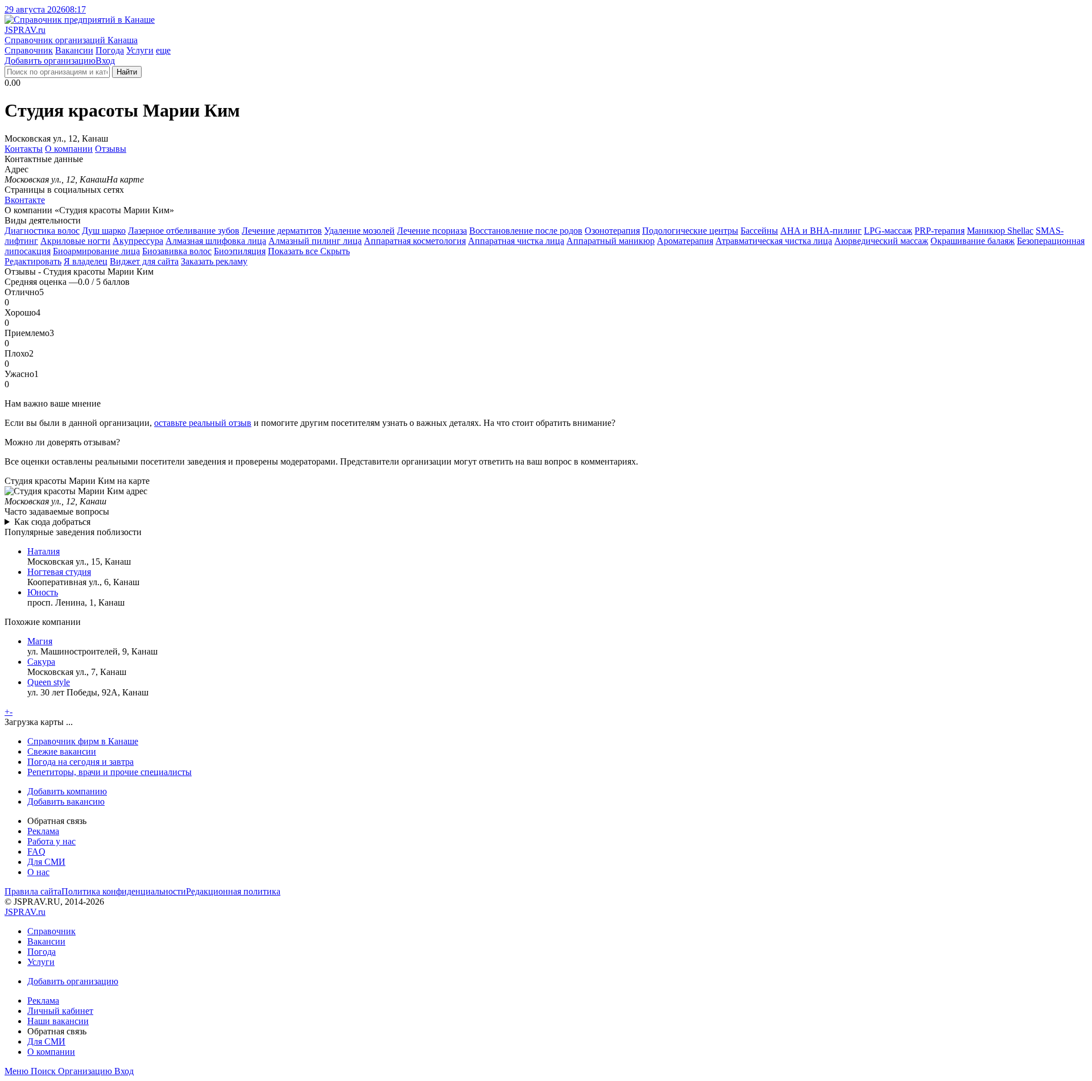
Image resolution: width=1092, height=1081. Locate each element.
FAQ (36, 851)
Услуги (140, 50)
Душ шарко (104, 230)
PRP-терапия (940, 230)
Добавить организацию (50, 60)
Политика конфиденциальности (123, 891)
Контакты (24, 149)
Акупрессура (138, 241)
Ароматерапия (685, 241)
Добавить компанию (67, 791)
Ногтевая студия (59, 572)
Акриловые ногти (75, 241)
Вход (105, 60)
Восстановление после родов (525, 230)
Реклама (43, 831)
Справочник (29, 50)
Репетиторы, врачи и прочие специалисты (109, 772)
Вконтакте (25, 200)
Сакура (41, 661)
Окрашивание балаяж (972, 241)
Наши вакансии (58, 1021)
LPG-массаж (888, 230)
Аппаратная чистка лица (516, 241)
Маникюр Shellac (1000, 230)
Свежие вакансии (61, 751)
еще (163, 50)
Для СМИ (46, 862)
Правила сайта (33, 891)
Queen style (48, 682)
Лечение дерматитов (282, 230)
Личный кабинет (60, 1011)
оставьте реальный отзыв (202, 423)
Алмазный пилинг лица (315, 241)
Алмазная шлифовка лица (216, 241)
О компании (69, 149)
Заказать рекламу (214, 261)
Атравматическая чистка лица (773, 241)
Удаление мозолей (359, 230)
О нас (38, 872)
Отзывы (110, 149)
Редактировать (33, 261)
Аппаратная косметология (415, 241)
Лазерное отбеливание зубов (183, 230)
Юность (42, 592)
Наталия (43, 551)
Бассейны (759, 230)
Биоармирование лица (96, 251)
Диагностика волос (42, 230)
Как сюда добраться (52, 522)
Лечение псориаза (432, 230)
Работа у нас (51, 841)
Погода (110, 50)
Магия (39, 641)
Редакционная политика (233, 891)
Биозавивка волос (177, 251)
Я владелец (85, 261)
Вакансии (74, 50)
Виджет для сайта (144, 261)
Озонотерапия (612, 230)
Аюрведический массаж (881, 241)
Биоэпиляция (240, 251)
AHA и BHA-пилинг (821, 230)
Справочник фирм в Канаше (82, 741)
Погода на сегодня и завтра (80, 762)
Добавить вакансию (66, 801)
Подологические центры (690, 230)
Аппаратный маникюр (610, 241)
